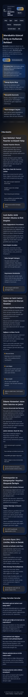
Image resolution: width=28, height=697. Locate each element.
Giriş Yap (20, 8)
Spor (11, 20)
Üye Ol (19, 13)
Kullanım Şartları (18, 693)
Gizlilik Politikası (9, 693)
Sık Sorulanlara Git (17, 60)
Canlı (16, 20)
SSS (19, 28)
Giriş (6, 20)
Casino (21, 20)
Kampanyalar (17, 24)
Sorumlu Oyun (12, 28)
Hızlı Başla (6, 60)
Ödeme (9, 24)
